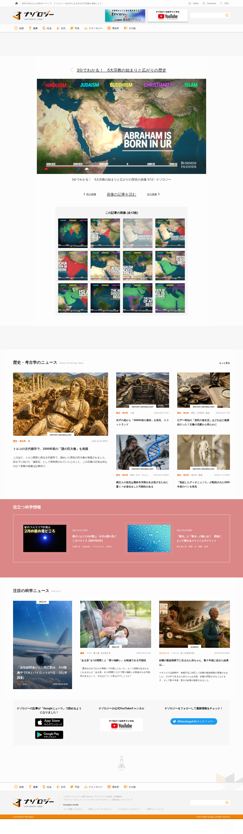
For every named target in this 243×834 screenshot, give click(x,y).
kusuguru (67, 804)
